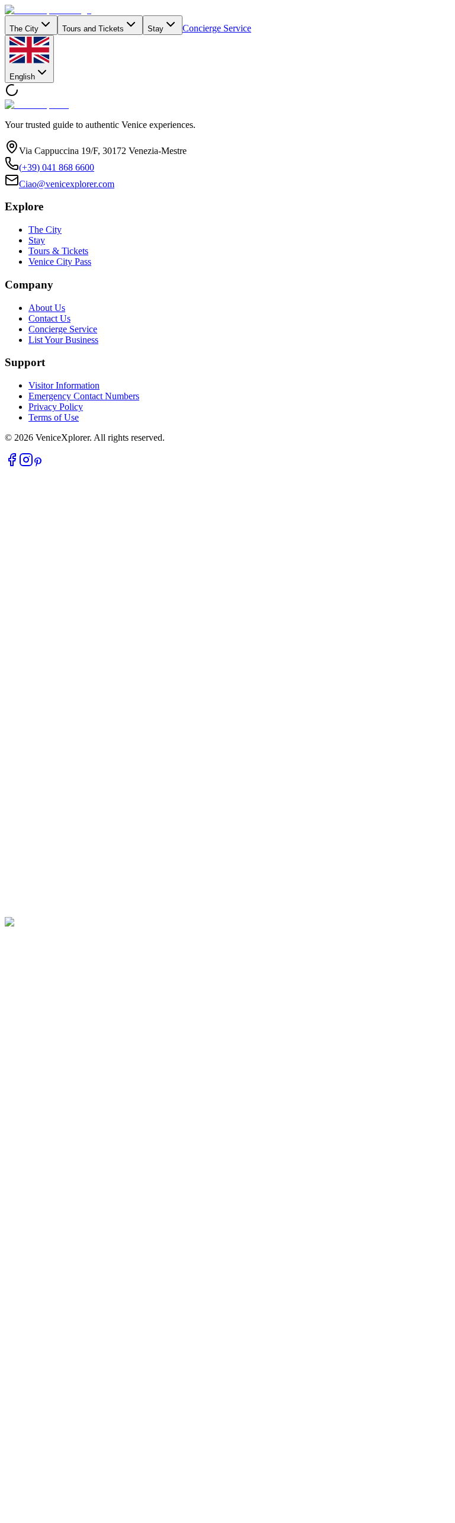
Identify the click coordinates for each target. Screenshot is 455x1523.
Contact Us (49, 318)
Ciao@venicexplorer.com (66, 184)
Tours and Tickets (93, 28)
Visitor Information (64, 385)
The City (24, 28)
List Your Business (63, 340)
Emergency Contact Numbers (83, 396)
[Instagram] (26, 463)
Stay (156, 28)
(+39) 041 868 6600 (56, 167)
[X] (227, 911)
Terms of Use (53, 417)
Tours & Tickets (58, 251)
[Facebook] (12, 463)
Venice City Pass (59, 261)
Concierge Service (216, 28)
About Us (46, 308)
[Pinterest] (38, 463)
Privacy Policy (55, 407)
